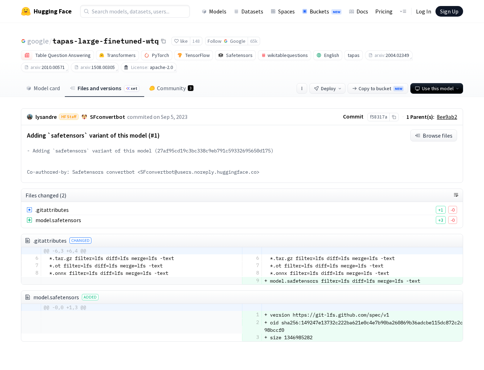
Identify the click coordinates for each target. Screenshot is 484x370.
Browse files (437, 135)
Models (217, 11)
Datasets (252, 11)
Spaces (286, 11)
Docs (362, 11)
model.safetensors (58, 220)
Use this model (438, 88)
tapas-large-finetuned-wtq (105, 40)
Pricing (384, 11)
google (38, 40)
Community (174, 88)
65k (254, 41)
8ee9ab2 (447, 116)
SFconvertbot (107, 116)
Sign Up (449, 11)
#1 (154, 135)
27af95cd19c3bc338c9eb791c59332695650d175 (214, 151)
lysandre (46, 116)
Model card (47, 88)
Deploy (328, 88)
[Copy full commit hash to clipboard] (393, 117)
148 (196, 41)
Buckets (325, 11)
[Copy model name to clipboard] (163, 41)
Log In (423, 11)
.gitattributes (52, 209)
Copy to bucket (380, 88)
